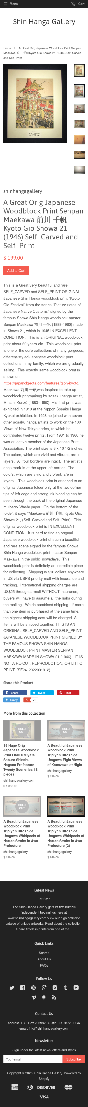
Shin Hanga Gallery (44, 21)
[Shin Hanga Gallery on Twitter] (11, 988)
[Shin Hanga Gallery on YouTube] (76, 988)
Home (7, 48)
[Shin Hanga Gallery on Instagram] (54, 988)
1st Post (44, 899)
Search (44, 952)
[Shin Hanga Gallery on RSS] (53, 998)
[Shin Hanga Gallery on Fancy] (44, 998)
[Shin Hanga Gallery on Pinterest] (33, 988)
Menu (13, 3)
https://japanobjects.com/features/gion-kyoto (40, 383)
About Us (44, 958)
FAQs (44, 965)
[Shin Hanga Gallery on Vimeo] (34, 998)
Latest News (44, 890)
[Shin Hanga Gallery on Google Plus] (44, 988)
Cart (81, 3)
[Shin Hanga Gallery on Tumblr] (65, 988)
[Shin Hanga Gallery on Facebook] (22, 988)
